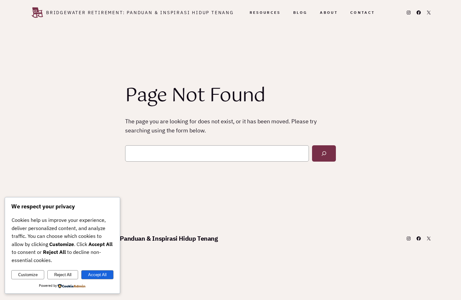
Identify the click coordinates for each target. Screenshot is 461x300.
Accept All (97, 274)
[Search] (324, 153)
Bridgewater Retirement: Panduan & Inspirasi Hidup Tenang (140, 12)
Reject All (63, 274)
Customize (28, 274)
